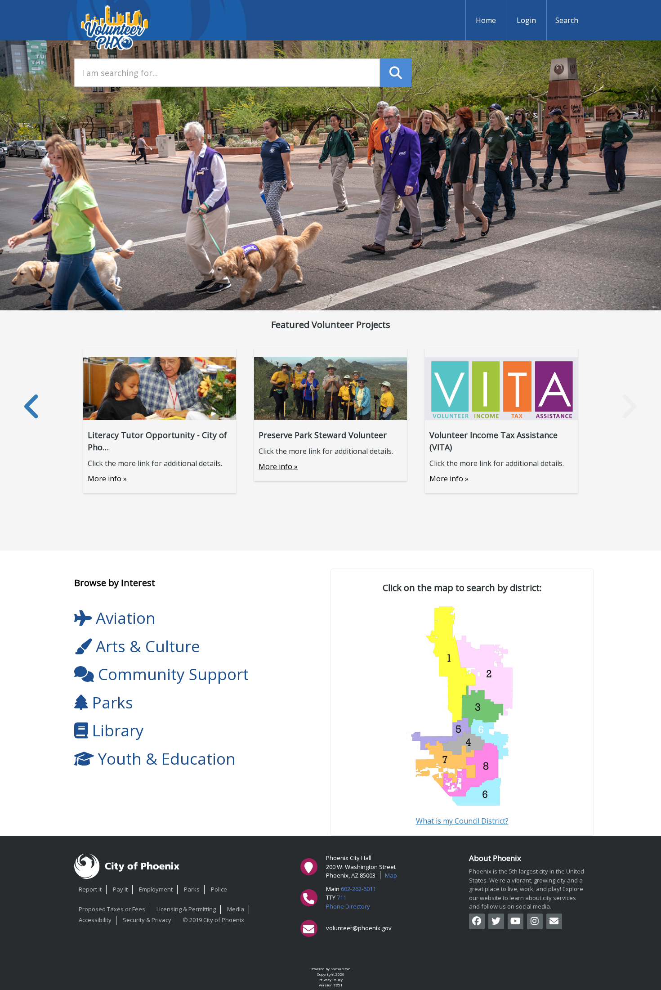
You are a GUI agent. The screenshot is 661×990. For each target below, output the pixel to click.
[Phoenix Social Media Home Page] (554, 921)
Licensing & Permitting (186, 909)
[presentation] (32, 406)
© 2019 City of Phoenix (213, 920)
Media (235, 909)
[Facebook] (477, 921)
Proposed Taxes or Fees (112, 909)
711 (341, 897)
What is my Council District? (462, 821)
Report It (90, 889)
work (526, 889)
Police (219, 889)
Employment (156, 889)
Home (486, 20)
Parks (192, 889)
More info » (107, 479)
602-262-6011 (358, 889)
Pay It (120, 889)
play (554, 889)
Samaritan (340, 968)
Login (526, 20)
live (512, 889)
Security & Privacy (147, 920)
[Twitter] (496, 921)
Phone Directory (348, 906)
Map (391, 875)
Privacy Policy (330, 979)
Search (566, 20)
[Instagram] (535, 921)
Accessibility (95, 920)
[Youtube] (515, 921)
